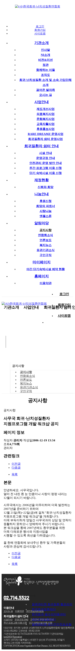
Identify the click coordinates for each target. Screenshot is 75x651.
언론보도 (46, 240)
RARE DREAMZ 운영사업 (45, 134)
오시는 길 (45, 95)
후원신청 (46, 201)
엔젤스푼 (46, 216)
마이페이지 (42, 262)
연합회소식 (45, 235)
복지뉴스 (46, 245)
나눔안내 (41, 194)
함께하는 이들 (45, 69)
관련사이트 (30, 595)
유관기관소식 (46, 250)
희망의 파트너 (45, 206)
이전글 (16, 463)
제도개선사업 (46, 109)
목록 (15, 474)
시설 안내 (45, 153)
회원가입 (40, 29)
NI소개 (45, 54)
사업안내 (41, 102)
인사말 (45, 49)
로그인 (40, 26)
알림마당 (41, 223)
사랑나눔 (46, 211)
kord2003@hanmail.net (13, 636)
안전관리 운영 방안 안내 (45, 163)
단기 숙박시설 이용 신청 (45, 173)
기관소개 (41, 43)
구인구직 (46, 255)
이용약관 (46, 283)
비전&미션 (45, 59)
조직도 (45, 74)
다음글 (16, 467)
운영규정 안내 (45, 158)
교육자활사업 (46, 124)
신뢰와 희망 (45, 187)
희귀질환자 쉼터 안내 (41, 146)
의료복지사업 (46, 114)
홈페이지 (41, 276)
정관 (46, 64)
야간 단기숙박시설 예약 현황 (45, 269)
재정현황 (41, 180)
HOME (6, 377)
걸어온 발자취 (45, 90)
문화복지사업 (46, 119)
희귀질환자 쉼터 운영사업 (45, 139)
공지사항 (46, 230)
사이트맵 (40, 33)
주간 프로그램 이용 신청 (45, 168)
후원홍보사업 (46, 129)
